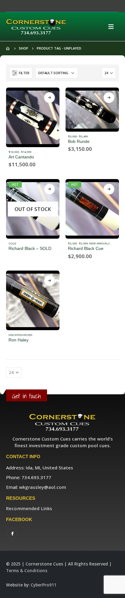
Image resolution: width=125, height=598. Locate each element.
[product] (32, 117)
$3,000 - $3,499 (78, 136)
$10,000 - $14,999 (19, 152)
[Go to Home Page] (8, 48)
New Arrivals (99, 243)
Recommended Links (29, 508)
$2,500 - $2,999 (78, 243)
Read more (49, 97)
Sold (12, 243)
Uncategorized (20, 335)
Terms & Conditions (26, 570)
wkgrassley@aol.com (42, 487)
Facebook (12, 533)
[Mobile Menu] (113, 27)
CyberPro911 (43, 585)
